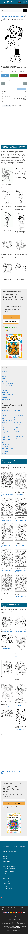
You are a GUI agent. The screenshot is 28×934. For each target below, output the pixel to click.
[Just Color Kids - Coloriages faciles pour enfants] (8, 912)
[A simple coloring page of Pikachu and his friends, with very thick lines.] (7, 643)
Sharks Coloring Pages (6, 520)
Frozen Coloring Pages (7, 706)
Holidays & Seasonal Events (8, 373)
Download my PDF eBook (11, 317)
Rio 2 (15, 414)
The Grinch (16, 433)
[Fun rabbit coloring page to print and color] (21, 724)
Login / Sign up (24, 2)
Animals (4, 376)
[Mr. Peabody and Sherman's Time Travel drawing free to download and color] (21, 229)
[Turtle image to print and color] (7, 674)
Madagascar (5, 451)
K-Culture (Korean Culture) (8, 394)
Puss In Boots (17, 410)
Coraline (4, 424)
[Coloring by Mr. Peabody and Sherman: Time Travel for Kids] (21, 252)
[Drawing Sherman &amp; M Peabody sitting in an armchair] (7, 276)
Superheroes (5, 390)
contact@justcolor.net (16, 927)
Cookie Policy (17, 909)
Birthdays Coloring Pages (21, 520)
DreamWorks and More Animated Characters (14, 16)
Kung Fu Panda (5, 444)
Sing (15, 421)
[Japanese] (24, 912)
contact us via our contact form (21, 926)
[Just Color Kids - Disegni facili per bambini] (16, 912)
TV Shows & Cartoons (7, 387)
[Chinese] (21, 912)
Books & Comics (6, 396)
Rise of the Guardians (19, 415)
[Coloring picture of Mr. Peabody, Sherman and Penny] (7, 252)
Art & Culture (5, 380)
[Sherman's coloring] (7, 227)
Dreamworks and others (7, 385)
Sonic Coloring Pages (20, 705)
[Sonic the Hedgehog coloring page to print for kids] (21, 700)
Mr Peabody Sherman (21, 88)
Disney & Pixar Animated (8, 383)
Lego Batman (5, 446)
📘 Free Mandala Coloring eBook (8, 897)
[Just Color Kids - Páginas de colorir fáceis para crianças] (14, 912)
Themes (4, 374)
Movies (3, 388)
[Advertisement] (14, 125)
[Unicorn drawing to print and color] (21, 676)
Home (2, 15)
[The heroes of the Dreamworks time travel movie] (21, 276)
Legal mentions (12, 909)
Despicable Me (5, 425)
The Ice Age (17, 434)
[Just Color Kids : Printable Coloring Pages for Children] (12, 1)
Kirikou (3, 442)
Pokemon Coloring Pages (7, 648)
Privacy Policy (11, 807)
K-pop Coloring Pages (6, 570)
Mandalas (4, 371)
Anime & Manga (5, 392)
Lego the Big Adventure (7, 448)
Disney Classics (6, 381)
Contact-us (6, 909)
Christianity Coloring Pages (7, 595)
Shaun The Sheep (18, 417)
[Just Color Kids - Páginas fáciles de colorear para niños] (11, 912)
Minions (4, 453)
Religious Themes (6, 399)
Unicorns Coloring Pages (7, 631)
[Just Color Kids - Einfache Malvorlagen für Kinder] (19, 912)
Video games (5, 397)
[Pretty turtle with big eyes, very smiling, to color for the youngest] (7, 717)
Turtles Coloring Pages (6, 680)
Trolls (15, 438)
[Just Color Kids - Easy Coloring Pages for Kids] (5, 912)
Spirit (15, 429)
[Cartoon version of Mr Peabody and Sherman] (21, 175)
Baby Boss (4, 417)
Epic (3, 427)
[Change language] (26, 2)
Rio (15, 412)
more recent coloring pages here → (15, 599)
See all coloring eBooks (11, 321)
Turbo (15, 440)
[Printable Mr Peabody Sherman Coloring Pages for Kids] (2, 771)
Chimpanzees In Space (7, 418)
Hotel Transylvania (6, 431)
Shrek (15, 419)
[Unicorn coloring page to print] (7, 627)
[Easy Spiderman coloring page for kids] (21, 650)
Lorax (3, 449)
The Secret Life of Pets (19, 436)
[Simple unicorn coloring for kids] (21, 627)
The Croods (16, 431)
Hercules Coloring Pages (21, 596)
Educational (5, 378)
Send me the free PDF (14, 803)
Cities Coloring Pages (20, 494)
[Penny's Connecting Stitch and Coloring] (21, 204)
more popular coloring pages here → (15, 734)
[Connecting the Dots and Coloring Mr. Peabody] (7, 204)
